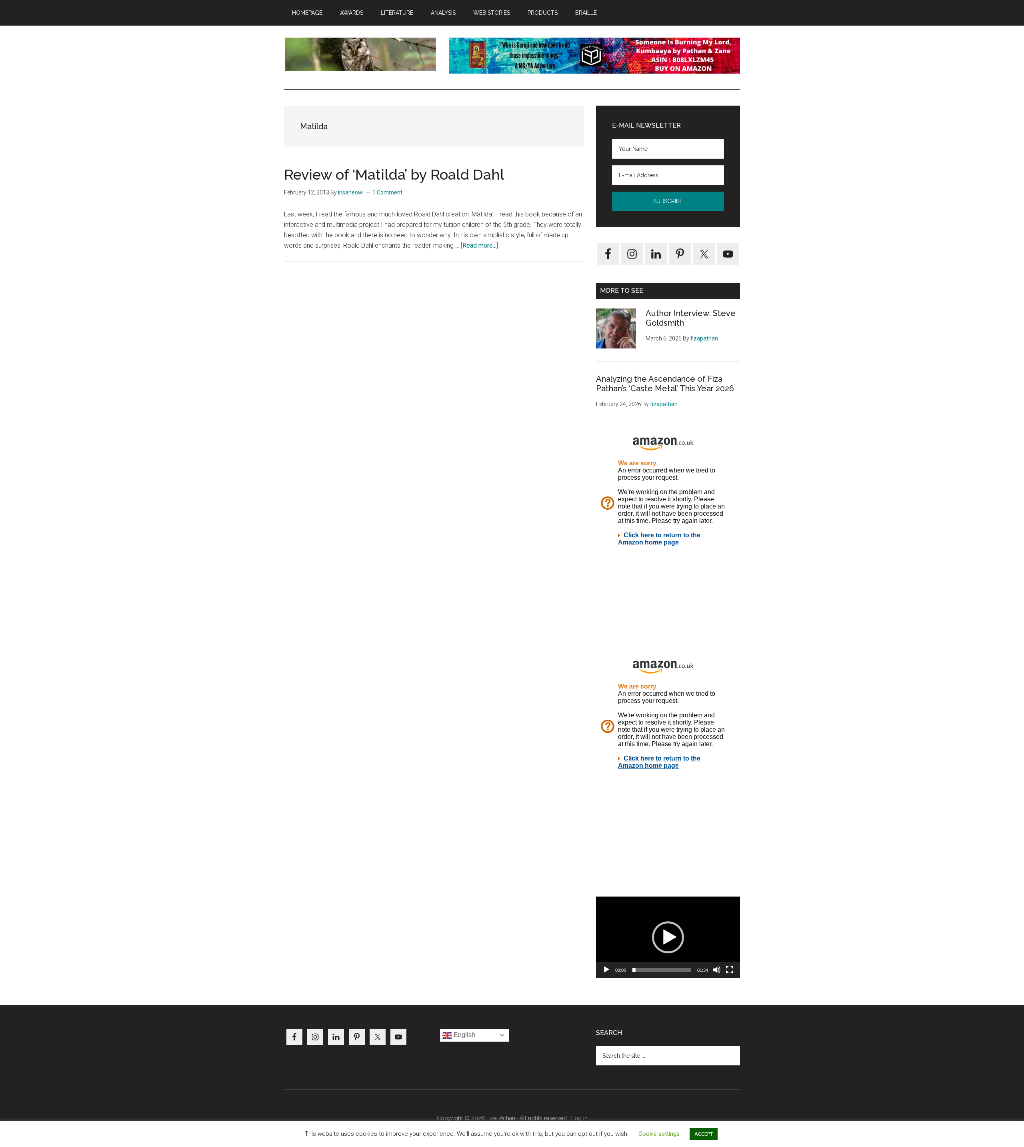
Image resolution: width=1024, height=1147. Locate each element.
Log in (579, 1118)
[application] (668, 937)
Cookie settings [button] (659, 1133)
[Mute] (717, 970)
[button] (668, 937)
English (463, 1034)
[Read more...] (479, 245)
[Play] (606, 970)
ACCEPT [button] (703, 1134)
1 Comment (387, 192)
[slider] (661, 970)
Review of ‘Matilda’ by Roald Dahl (394, 174)
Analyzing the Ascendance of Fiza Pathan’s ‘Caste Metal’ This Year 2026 (665, 383)
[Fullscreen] (730, 970)
